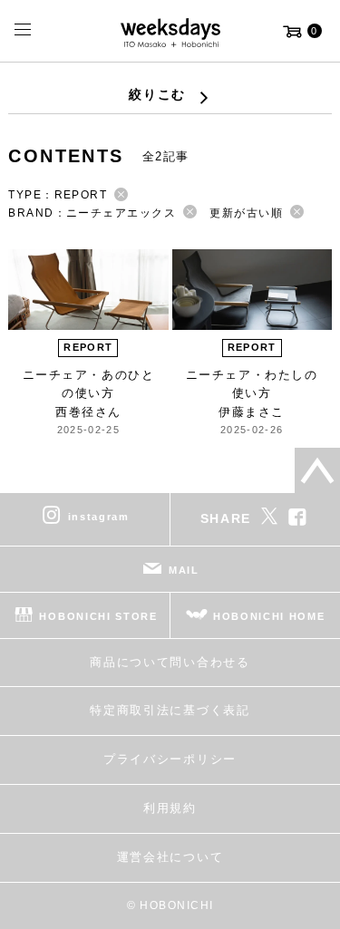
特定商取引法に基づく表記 (169, 710)
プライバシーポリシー (170, 759)
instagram (99, 516)
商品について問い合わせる (169, 662)
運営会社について (170, 857)
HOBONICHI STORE (98, 616)
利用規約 (170, 808)
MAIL (184, 570)
